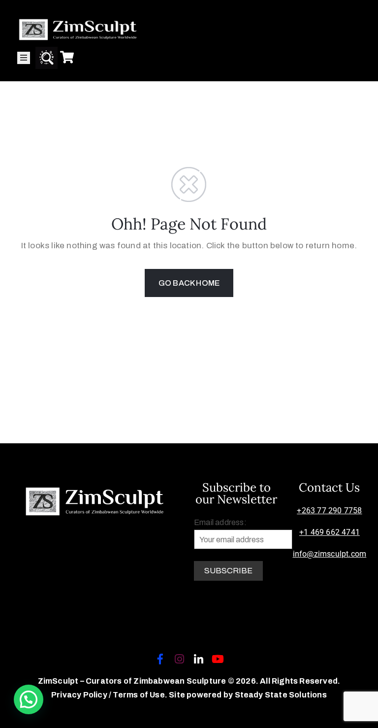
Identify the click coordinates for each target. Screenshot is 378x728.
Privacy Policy (80, 695)
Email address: (220, 522)
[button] (28, 699)
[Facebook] (160, 659)
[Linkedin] (199, 659)
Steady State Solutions (281, 695)
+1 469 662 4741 (329, 532)
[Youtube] (218, 659)
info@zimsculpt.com (330, 554)
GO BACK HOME (189, 283)
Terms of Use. (140, 695)
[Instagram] (179, 659)
